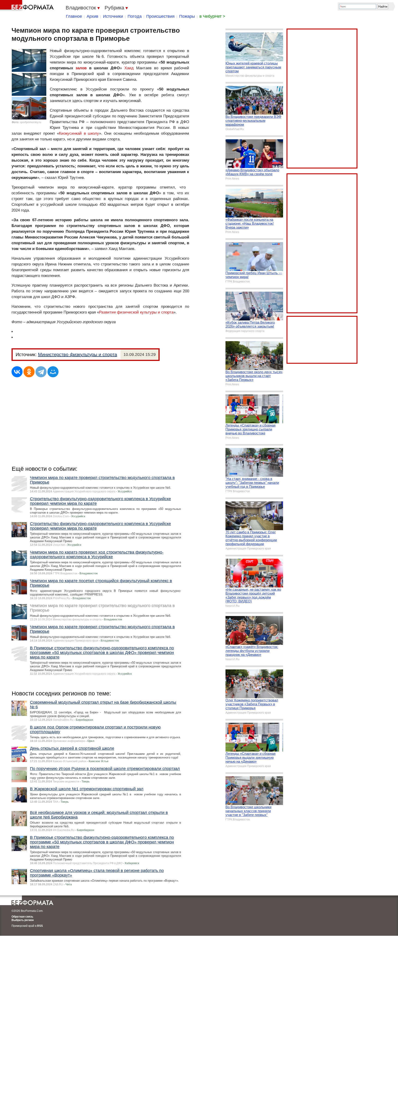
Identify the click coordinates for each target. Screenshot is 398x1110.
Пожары (187, 16)
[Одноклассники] (29, 371)
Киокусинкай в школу (79, 133)
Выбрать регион (23, 920)
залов (81, 68)
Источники (113, 16)
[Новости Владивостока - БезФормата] (27, 6)
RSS (40, 925)
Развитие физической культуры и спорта (136, 312)
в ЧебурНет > (212, 16)
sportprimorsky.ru (30, 122)
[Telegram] (41, 371)
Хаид (129, 68)
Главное (74, 16)
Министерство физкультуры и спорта (77, 354)
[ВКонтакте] (17, 371)
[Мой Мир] (53, 371)
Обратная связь (22, 916)
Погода (135, 16)
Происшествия (160, 16)
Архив (92, 16)
